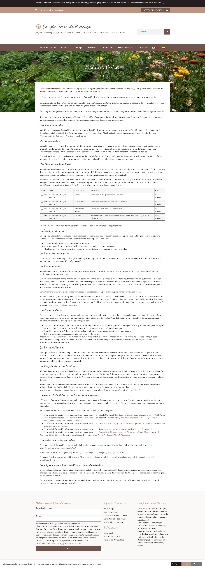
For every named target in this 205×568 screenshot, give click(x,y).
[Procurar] (167, 32)
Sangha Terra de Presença (66, 26)
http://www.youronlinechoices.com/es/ (58, 448)
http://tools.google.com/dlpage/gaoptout (111, 435)
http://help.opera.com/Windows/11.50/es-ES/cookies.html (132, 432)
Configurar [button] (176, 564)
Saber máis (197, 564)
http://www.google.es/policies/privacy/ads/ (119, 390)
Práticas (92, 47)
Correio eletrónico (44, 508)
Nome (38, 516)
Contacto (143, 47)
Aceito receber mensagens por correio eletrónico (58, 524)
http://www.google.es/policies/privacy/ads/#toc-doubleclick (68, 390)
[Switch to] (155, 47)
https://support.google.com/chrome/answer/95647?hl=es (139, 415)
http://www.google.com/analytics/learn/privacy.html (100, 452)
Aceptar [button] (186, 564)
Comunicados (107, 47)
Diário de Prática (126, 47)
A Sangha (65, 47)
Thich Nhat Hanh (48, 47)
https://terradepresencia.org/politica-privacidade (59, 543)
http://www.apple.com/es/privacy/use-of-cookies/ (128, 429)
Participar (78, 47)
